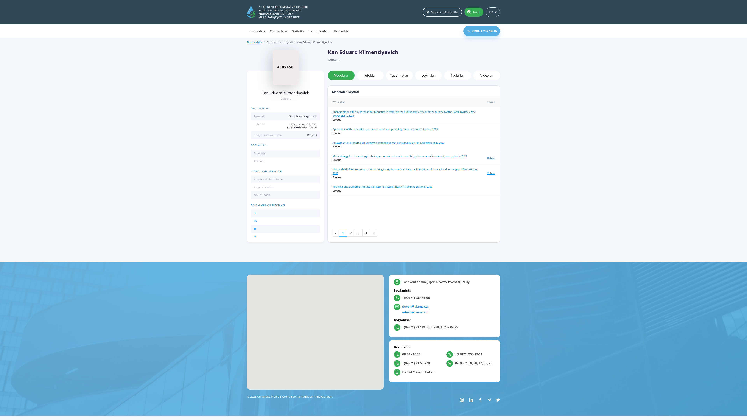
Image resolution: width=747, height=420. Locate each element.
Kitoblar (370, 75)
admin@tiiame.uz (415, 312)
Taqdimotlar (399, 75)
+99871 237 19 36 (484, 31)
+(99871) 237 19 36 (415, 327)
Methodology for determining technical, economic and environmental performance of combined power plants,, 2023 (400, 156)
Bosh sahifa (257, 31)
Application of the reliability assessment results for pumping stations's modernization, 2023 (385, 129)
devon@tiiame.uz (415, 306)
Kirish (476, 12)
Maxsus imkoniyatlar (445, 12)
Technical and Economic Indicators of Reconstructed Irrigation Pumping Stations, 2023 (382, 186)
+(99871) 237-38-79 (416, 363)
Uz (491, 12)
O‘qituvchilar (278, 31)
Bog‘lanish (341, 31)
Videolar (486, 75)
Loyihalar (428, 75)
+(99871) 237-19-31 (468, 354)
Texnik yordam (319, 31)
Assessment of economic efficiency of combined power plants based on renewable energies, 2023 (389, 142)
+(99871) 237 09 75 (444, 327)
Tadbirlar (457, 75)
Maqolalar (341, 75)
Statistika (298, 31)
